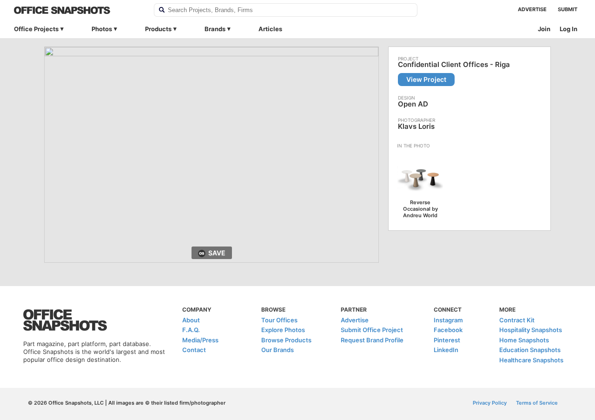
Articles (270, 29)
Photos (102, 29)
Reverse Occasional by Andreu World (420, 209)
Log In (568, 29)
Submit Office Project (372, 329)
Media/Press (200, 340)
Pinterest (447, 340)
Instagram (448, 320)
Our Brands (277, 349)
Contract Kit (517, 320)
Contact (194, 349)
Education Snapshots (530, 349)
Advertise (532, 9)
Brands (215, 29)
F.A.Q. (191, 329)
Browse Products (286, 340)
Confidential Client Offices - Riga (454, 64)
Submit (567, 9)
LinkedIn (446, 349)
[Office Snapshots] (78, 10)
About (191, 320)
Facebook (448, 329)
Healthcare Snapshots (531, 360)
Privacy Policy (490, 403)
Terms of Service (537, 403)
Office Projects (36, 29)
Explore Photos (283, 329)
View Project (426, 79)
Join (544, 29)
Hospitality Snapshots (530, 329)
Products (158, 29)
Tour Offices (279, 320)
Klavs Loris (416, 126)
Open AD (413, 104)
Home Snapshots (524, 340)
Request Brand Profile (372, 340)
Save (216, 253)
